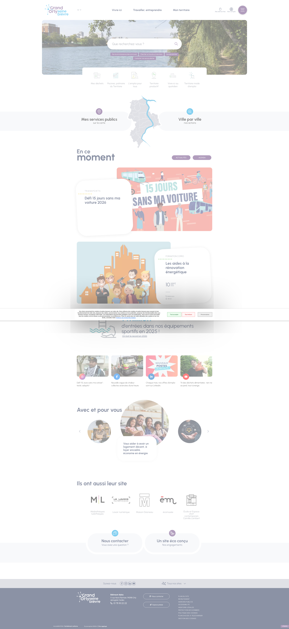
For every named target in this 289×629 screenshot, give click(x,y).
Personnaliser (205, 314)
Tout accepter (174, 314)
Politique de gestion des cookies (126, 317)
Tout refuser (188, 314)
